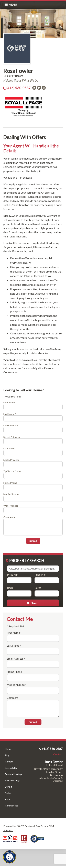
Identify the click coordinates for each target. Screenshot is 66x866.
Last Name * (9, 414)
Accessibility (11, 768)
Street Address (11, 436)
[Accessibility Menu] (9, 857)
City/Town (9, 448)
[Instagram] (44, 88)
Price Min (12, 574)
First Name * (9, 402)
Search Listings (12, 780)
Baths (38, 587)
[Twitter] (34, 88)
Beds (10, 587)
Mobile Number (11, 494)
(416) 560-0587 (18, 88)
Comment (12, 697)
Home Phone (10, 482)
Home (8, 749)
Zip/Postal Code (12, 471)
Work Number (10, 505)
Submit (33, 540)
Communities (11, 805)
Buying (8, 786)
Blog (7, 755)
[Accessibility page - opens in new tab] (38, 843)
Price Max (40, 574)
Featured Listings (13, 774)
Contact (9, 761)
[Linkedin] (39, 88)
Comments (9, 517)
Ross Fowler (18, 70)
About (8, 799)
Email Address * (11, 425)
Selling (8, 793)
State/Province (11, 459)
